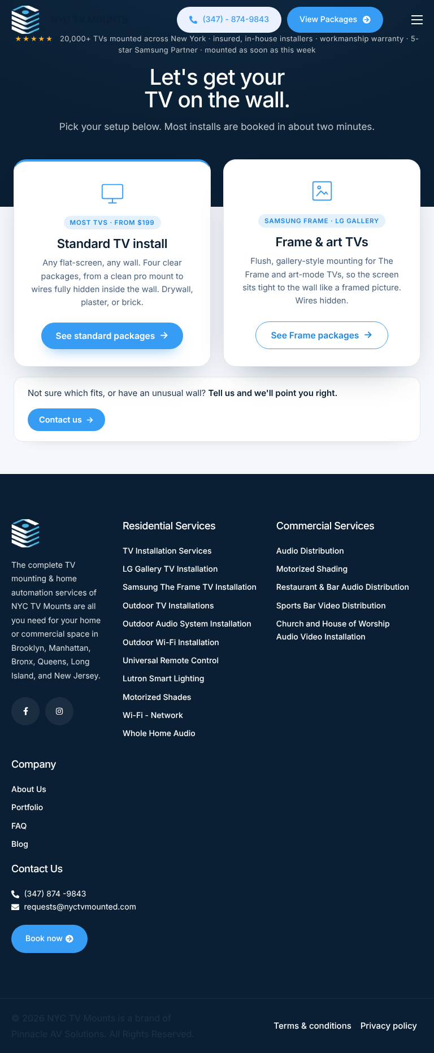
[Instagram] (59, 711)
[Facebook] (25, 711)
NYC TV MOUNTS (89, 19)
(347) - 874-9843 (236, 19)
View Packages (328, 19)
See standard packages (112, 335)
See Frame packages (321, 335)
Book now (44, 938)
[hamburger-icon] (417, 19)
